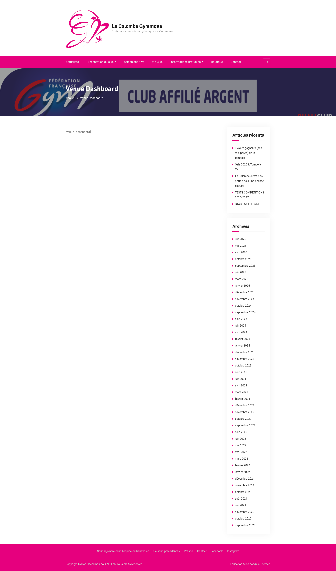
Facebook (217, 551)
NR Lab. (111, 564)
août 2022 (241, 432)
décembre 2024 (244, 292)
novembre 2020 (244, 512)
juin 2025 (240, 272)
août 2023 (241, 372)
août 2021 (241, 498)
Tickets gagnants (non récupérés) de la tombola (248, 153)
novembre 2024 (244, 299)
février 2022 (242, 465)
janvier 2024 (242, 345)
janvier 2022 (242, 472)
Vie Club (157, 62)
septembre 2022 (245, 425)
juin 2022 (240, 438)
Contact (235, 62)
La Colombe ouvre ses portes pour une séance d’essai (249, 181)
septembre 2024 (245, 312)
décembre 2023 (244, 352)
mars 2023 (241, 392)
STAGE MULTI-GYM (247, 204)
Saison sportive (134, 62)
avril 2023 (241, 385)
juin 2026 (240, 239)
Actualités (72, 62)
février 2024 (242, 339)
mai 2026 (240, 245)
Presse (188, 551)
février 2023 (242, 398)
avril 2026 (241, 252)
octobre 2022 (243, 418)
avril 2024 (241, 332)
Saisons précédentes (166, 551)
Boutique (217, 62)
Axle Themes (262, 564)
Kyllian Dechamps (89, 564)
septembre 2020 (245, 525)
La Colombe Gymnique (137, 26)
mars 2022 (241, 458)
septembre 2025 (245, 265)
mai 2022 (240, 445)
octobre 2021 (243, 492)
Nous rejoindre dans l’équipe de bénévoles (123, 551)
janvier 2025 (242, 285)
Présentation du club (100, 62)
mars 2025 (241, 279)
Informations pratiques (185, 62)
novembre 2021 (244, 485)
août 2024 (241, 319)
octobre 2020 (243, 518)
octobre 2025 (243, 259)
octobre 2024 (243, 305)
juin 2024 (240, 325)
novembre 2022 (244, 412)
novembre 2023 (244, 359)
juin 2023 (240, 378)
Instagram (233, 551)
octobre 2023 (243, 365)
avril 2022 (241, 452)
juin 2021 (240, 505)
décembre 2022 (244, 405)
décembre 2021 (244, 478)
